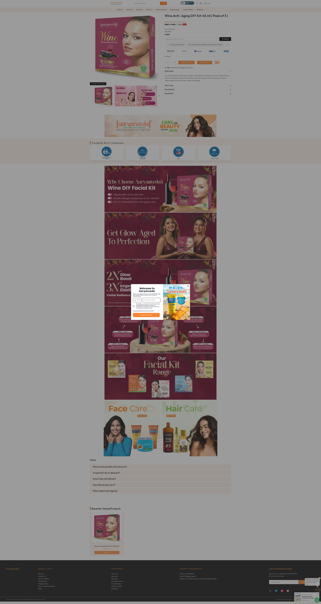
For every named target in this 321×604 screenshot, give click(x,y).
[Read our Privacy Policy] (159, 311)
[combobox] (137, 300)
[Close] (188, 286)
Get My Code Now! (146, 315)
